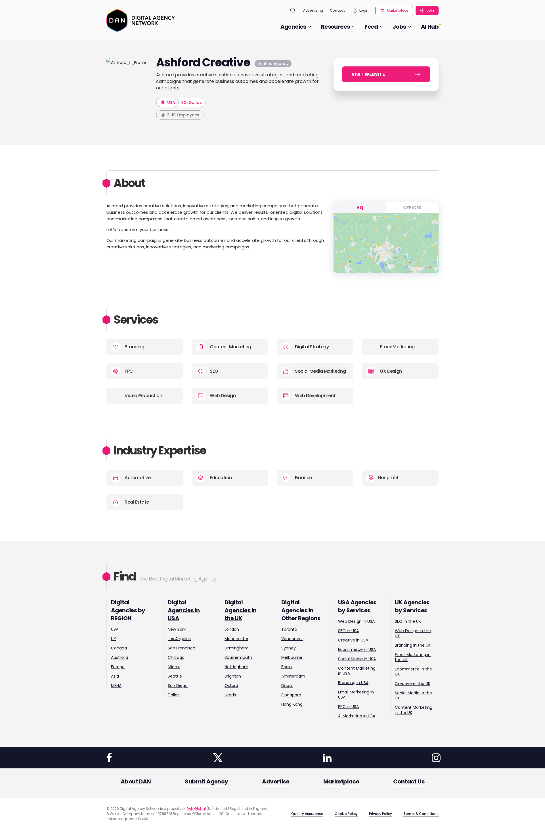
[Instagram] (436, 758)
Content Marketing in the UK (413, 710)
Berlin (286, 667)
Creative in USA (353, 640)
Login (363, 10)
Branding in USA (353, 683)
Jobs (399, 27)
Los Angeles (179, 639)
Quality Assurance (307, 813)
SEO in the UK (408, 621)
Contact (337, 10)
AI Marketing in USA (356, 716)
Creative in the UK (412, 683)
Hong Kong (292, 704)
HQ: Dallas (191, 102)
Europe (118, 667)
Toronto (289, 629)
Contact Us (408, 781)
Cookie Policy (346, 813)
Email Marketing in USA (356, 694)
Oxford (231, 685)
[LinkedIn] (327, 758)
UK (113, 639)
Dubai (287, 685)
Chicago (176, 657)
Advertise (275, 781)
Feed (371, 27)
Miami (174, 667)
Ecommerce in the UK (413, 671)
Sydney (288, 648)
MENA (116, 685)
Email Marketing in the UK (413, 657)
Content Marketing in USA (357, 670)
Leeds (230, 695)
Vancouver (292, 639)
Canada (119, 648)
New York (177, 629)
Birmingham (237, 648)
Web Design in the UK (413, 633)
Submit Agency (206, 781)
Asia (115, 676)
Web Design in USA (356, 621)
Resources (335, 27)
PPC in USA (348, 706)
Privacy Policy (380, 813)
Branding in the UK (413, 645)
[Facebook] (109, 758)
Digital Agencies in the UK (240, 610)
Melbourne (291, 657)
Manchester (236, 639)
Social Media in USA (357, 659)
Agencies (293, 27)
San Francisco (181, 648)
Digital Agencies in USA (184, 610)
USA (170, 102)
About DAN (136, 781)
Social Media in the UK (413, 695)
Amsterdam (293, 676)
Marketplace (397, 10)
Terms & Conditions (421, 813)
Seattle (175, 676)
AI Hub (430, 27)
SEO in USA (348, 631)
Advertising (313, 10)
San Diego (178, 685)
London (232, 629)
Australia (119, 657)
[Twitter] (218, 758)
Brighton (233, 676)
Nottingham (236, 667)
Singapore (291, 695)
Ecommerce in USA (357, 649)
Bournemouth (238, 657)
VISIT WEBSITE (368, 74)
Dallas (173, 695)
